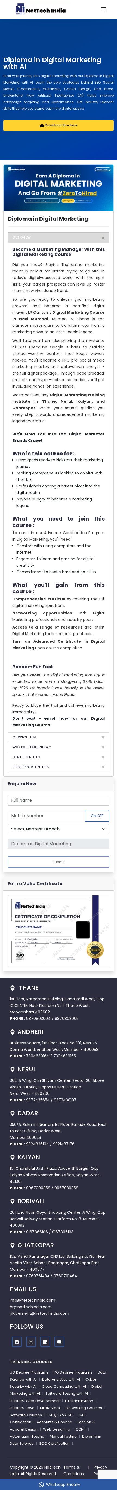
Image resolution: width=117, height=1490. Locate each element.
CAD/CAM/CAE (60, 1415)
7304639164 (38, 1056)
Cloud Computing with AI (64, 1386)
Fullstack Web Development (35, 1400)
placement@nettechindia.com (39, 1313)
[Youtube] (59, 1341)
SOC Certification (54, 1443)
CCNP (81, 1429)
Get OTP (97, 815)
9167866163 (62, 1232)
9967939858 (66, 1188)
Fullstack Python (79, 1400)
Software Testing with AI (66, 1393)
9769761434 (38, 1276)
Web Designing (56, 1429)
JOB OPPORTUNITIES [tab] (30, 766)
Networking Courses (84, 1407)
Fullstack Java (22, 1407)
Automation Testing (27, 1436)
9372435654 (38, 1100)
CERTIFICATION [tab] (26, 757)
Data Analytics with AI (61, 1379)
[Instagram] (31, 1341)
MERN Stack (50, 1407)
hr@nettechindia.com (31, 1307)
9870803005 (67, 1018)
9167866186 (37, 1232)
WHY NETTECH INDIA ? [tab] (31, 747)
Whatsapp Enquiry (63, 1484)
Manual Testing (63, 1436)
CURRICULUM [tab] (24, 737)
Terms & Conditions (73, 1470)
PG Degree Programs (73, 1372)
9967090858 (38, 1188)
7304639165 (64, 1056)
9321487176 (64, 1144)
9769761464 (65, 1276)
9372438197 (65, 1100)
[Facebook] (17, 1341)
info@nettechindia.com (32, 1300)
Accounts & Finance (54, 1422)
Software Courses (26, 1415)
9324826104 (37, 1144)
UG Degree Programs (29, 1372)
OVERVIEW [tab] (21, 237)
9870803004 (39, 1018)
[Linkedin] (45, 1341)
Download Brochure (61, 125)
